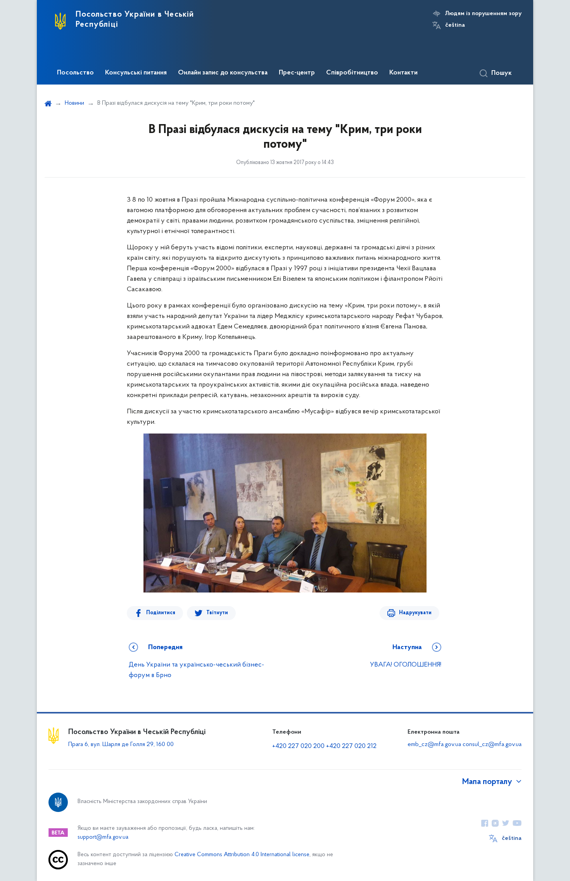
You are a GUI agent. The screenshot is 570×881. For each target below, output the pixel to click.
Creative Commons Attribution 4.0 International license (241, 855)
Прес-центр (297, 72)
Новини (74, 103)
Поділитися (160, 613)
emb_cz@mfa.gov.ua (434, 744)
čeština (455, 25)
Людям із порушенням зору (483, 13)
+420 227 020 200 (298, 746)
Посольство (75, 72)
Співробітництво (352, 72)
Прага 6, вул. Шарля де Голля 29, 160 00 (121, 744)
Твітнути (217, 613)
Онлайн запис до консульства (223, 72)
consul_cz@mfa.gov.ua (492, 744)
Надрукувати (415, 613)
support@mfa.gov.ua (103, 837)
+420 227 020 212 (351, 746)
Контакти (403, 72)
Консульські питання (136, 72)
